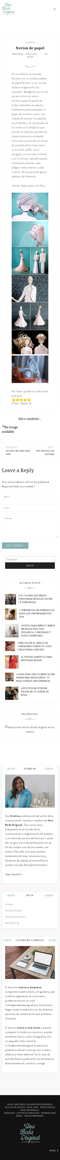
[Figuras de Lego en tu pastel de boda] (15, 429)
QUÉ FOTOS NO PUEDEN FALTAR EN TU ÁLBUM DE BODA (35, 691)
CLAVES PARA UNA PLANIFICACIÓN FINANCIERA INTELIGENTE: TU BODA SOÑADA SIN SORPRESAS (35, 677)
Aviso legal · (33, 1107)
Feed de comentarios (15, 916)
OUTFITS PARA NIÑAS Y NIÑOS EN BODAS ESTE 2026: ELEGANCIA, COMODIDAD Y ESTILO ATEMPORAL (38, 630)
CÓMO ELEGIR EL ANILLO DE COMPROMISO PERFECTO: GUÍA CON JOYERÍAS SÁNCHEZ (34, 646)
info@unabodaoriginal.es (22, 1005)
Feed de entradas (13, 910)
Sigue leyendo (13, 874)
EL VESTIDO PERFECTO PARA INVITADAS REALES (36, 659)
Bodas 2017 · (10, 1113)
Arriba (52, 1150)
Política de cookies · (16, 1107)
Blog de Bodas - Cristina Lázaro (24, 53)
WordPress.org (12, 922)
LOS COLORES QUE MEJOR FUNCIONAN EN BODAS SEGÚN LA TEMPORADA (35, 598)
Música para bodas (34, 1116)
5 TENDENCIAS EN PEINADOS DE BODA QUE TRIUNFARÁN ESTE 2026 (36, 613)
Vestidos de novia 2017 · (29, 1113)
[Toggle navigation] (54, 9)
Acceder (9, 904)
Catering (30, 42)
